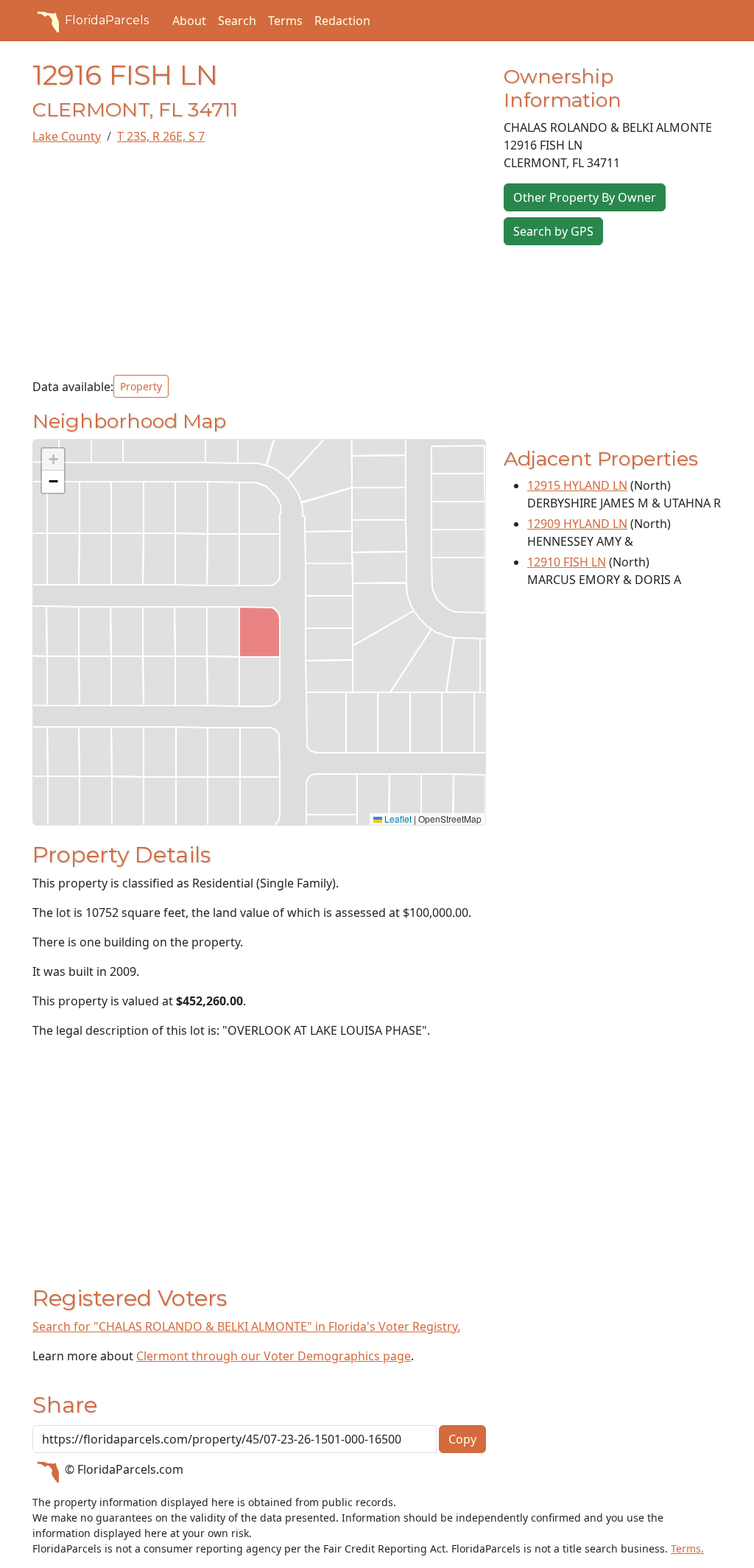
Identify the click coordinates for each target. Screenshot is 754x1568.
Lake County (66, 136)
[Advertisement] (259, 260)
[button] (53, 460)
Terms (285, 21)
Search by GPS (553, 231)
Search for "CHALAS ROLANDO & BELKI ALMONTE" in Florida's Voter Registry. (246, 1326)
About (189, 21)
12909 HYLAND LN (577, 524)
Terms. (687, 1548)
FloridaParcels (107, 20)
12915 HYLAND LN (577, 485)
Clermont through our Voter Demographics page (273, 1356)
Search (237, 21)
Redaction (342, 21)
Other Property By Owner (584, 197)
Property (141, 386)
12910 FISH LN (566, 562)
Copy (462, 1439)
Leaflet (397, 818)
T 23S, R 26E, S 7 (161, 136)
